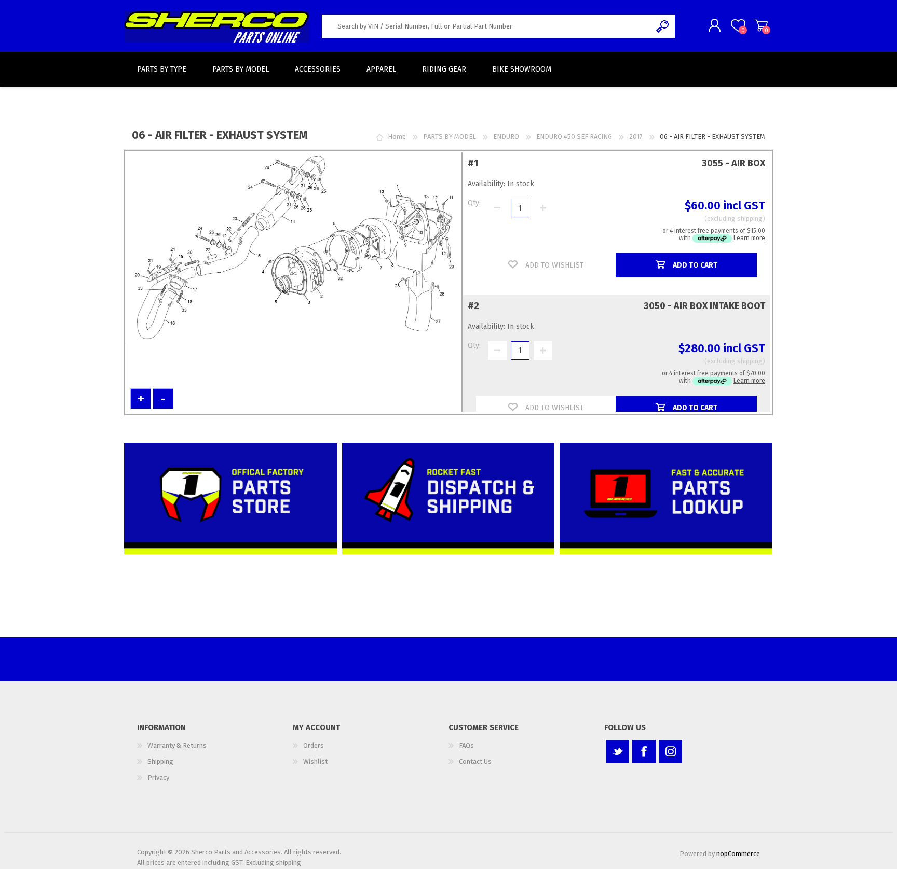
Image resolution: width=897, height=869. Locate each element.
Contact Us (475, 761)
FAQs (466, 745)
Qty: (474, 203)
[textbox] (486, 26)
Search (663, 26)
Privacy (158, 777)
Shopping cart (761, 25)
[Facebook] (644, 751)
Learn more (749, 238)
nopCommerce (738, 854)
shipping (750, 218)
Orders (313, 745)
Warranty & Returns (177, 745)
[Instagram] (670, 751)
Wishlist (315, 761)
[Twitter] (617, 751)
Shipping (160, 761)
